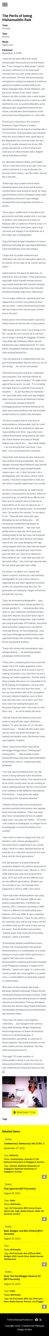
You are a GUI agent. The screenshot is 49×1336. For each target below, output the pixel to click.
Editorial (14, 1155)
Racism (27, 1301)
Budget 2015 (10, 1256)
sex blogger (38, 1301)
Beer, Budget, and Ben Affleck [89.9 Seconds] (23, 1232)
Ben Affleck (29, 1253)
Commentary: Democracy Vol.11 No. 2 (24, 1143)
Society (6, 28)
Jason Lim (9, 1211)
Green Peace (35, 1208)
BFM (26, 1208)
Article (5, 36)
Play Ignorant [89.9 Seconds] (20, 1188)
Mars (6, 1301)
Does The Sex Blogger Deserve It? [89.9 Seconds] (22, 1277)
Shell (37, 1211)
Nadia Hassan (27, 1211)
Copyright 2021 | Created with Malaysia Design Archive (24, 1327)
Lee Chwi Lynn (36, 1298)
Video (12, 1200)
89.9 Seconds (16, 1208)
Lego (17, 1211)
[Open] (5, 5)
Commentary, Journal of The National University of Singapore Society (24, 1160)
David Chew (23, 1256)
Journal (13, 1166)
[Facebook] (36, 1319)
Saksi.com (7, 44)
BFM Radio (15, 1204)
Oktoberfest (10, 1259)
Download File (26, 1112)
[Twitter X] (40, 1319)
